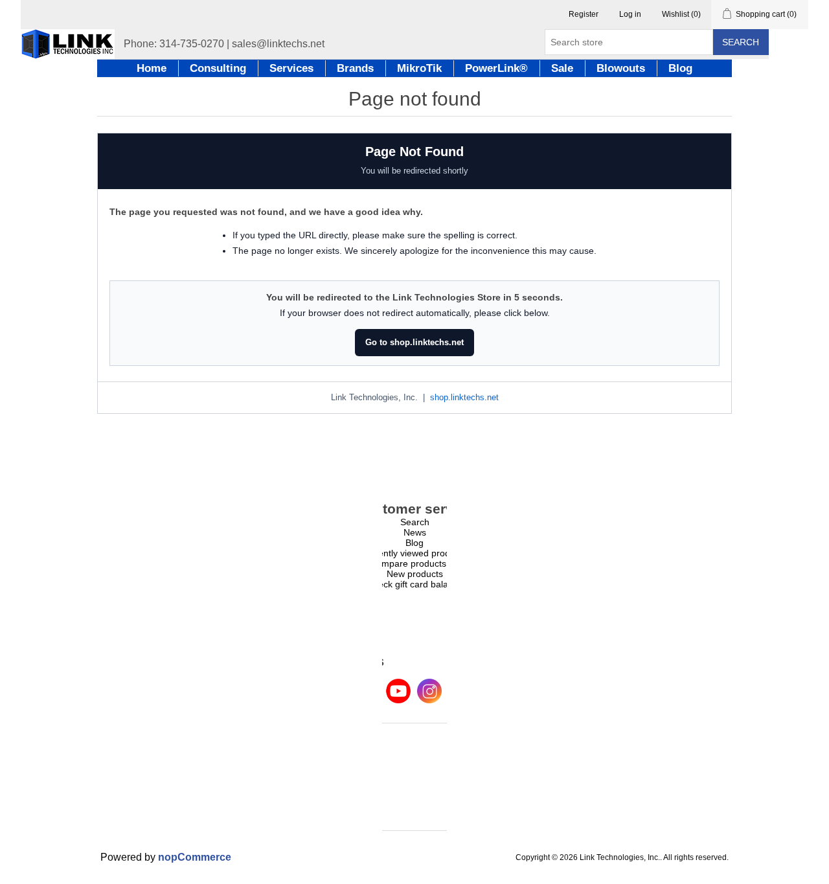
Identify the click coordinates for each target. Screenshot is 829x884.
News (414, 532)
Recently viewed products (414, 553)
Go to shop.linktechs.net (414, 342)
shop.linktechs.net (464, 397)
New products (415, 574)
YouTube (398, 691)
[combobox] (629, 42)
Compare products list (415, 563)
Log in (630, 14)
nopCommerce (194, 857)
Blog (414, 543)
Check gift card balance (415, 584)
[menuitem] (414, 522)
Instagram (429, 691)
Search (740, 42)
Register (583, 14)
